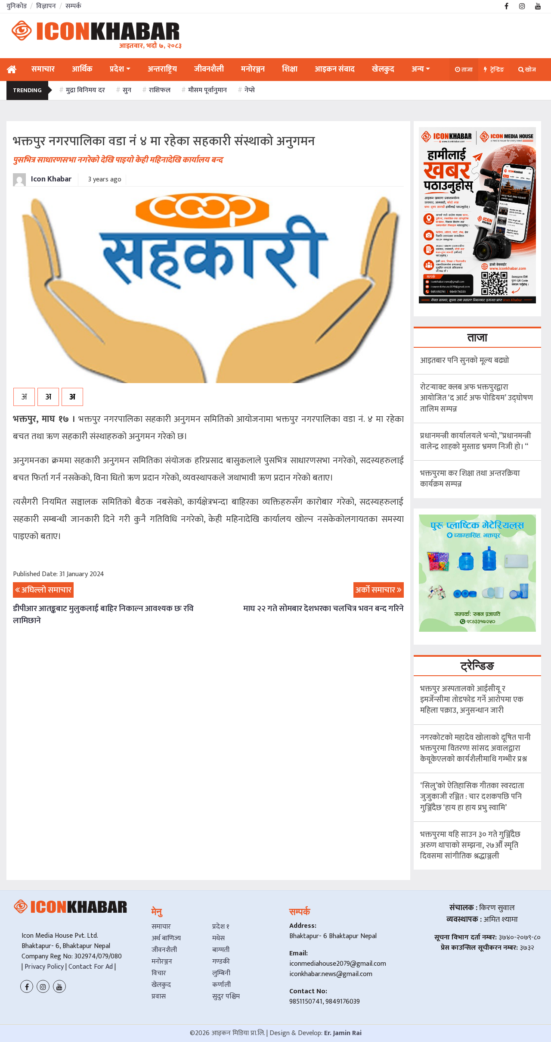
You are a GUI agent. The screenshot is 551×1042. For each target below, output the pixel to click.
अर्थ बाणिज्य (166, 938)
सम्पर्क (73, 6)
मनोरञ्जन (162, 961)
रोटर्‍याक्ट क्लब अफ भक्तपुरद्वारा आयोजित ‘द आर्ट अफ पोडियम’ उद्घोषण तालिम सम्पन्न (476, 398)
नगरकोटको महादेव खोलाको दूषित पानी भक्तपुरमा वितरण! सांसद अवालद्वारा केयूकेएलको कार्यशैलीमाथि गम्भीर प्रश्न (475, 748)
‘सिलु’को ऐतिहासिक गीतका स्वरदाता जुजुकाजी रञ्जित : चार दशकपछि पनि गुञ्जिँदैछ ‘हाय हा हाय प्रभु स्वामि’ (472, 797)
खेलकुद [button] (383, 69)
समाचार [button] (43, 69)
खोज (530, 70)
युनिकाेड (16, 6)
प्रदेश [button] (117, 69)
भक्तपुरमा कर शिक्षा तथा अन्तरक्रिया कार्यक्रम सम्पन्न (470, 479)
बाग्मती (220, 950)
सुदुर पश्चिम (226, 996)
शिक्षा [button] (289, 69)
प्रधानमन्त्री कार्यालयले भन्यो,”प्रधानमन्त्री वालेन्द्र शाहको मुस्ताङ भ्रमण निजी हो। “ (475, 441)
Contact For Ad (90, 967)
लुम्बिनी (221, 973)
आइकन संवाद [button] (335, 69)
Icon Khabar (50, 179)
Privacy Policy (43, 967)
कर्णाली (221, 985)
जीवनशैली (164, 950)
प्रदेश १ (220, 927)
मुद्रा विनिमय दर (85, 90)
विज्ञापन (46, 6)
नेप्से (250, 90)
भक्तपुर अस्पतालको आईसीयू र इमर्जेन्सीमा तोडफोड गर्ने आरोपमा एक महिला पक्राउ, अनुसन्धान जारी (471, 700)
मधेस (218, 938)
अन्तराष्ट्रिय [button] (162, 69)
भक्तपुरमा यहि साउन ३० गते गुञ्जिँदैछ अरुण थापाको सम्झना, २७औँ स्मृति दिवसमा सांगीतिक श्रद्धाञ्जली (470, 845)
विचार (159, 973)
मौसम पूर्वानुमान (207, 90)
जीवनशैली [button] (209, 69)
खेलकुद (161, 985)
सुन (127, 90)
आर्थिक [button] (82, 69)
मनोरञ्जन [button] (253, 69)
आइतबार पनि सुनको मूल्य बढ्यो (464, 360)
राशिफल (159, 90)
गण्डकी (221, 961)
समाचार (161, 927)
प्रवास (159, 996)
